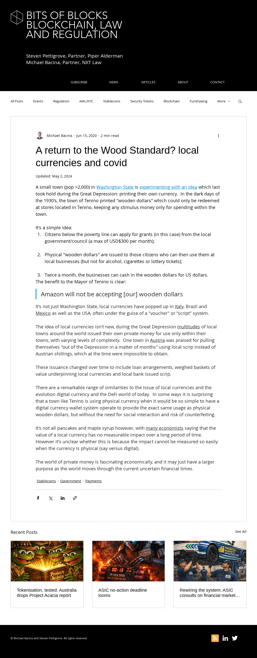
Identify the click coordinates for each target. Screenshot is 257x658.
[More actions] (218, 135)
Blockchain (172, 101)
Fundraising (198, 101)
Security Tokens (142, 101)
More (221, 101)
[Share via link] (75, 498)
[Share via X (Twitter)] (50, 498)
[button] (240, 101)
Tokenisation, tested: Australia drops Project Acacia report (47, 593)
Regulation (61, 101)
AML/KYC (86, 101)
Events (38, 101)
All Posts (17, 101)
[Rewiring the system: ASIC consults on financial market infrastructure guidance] (210, 561)
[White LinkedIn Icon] (225, 638)
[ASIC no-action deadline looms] (128, 561)
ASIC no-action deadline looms (122, 593)
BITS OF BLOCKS (67, 15)
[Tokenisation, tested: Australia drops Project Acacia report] (47, 561)
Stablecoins (111, 101)
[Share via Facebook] (38, 498)
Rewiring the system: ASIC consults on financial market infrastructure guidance (207, 593)
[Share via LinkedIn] (62, 498)
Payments (93, 481)
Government (70, 481)
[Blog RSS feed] (215, 638)
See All (240, 531)
